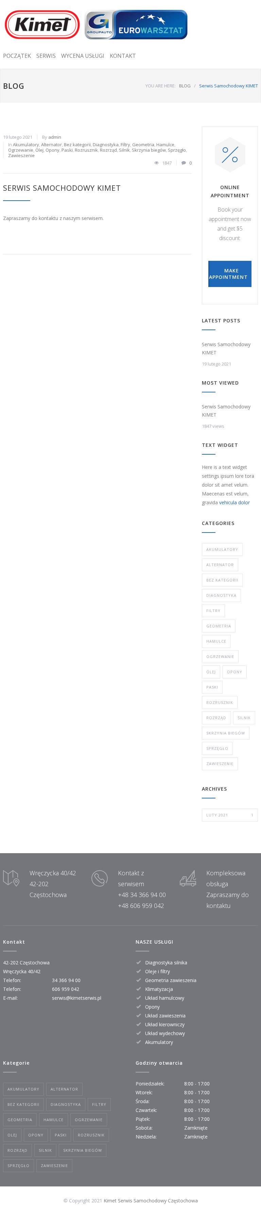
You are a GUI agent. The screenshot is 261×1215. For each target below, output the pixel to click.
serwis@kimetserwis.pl (76, 998)
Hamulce (165, 144)
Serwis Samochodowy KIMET (62, 188)
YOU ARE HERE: (160, 86)
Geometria (143, 144)
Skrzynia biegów (149, 150)
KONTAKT (123, 56)
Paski (67, 150)
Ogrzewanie (20, 150)
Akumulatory (26, 144)
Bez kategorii (77, 144)
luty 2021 (230, 814)
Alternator (51, 144)
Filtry (125, 144)
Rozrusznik (86, 150)
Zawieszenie (21, 155)
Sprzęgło (177, 150)
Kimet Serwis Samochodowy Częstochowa (151, 1200)
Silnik (124, 150)
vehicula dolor (234, 502)
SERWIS (46, 56)
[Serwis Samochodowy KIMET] (96, 24)
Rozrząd (108, 150)
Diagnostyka (106, 144)
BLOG (13, 86)
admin (54, 137)
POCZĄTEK (17, 56)
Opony (52, 150)
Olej (39, 150)
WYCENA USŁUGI (82, 56)
